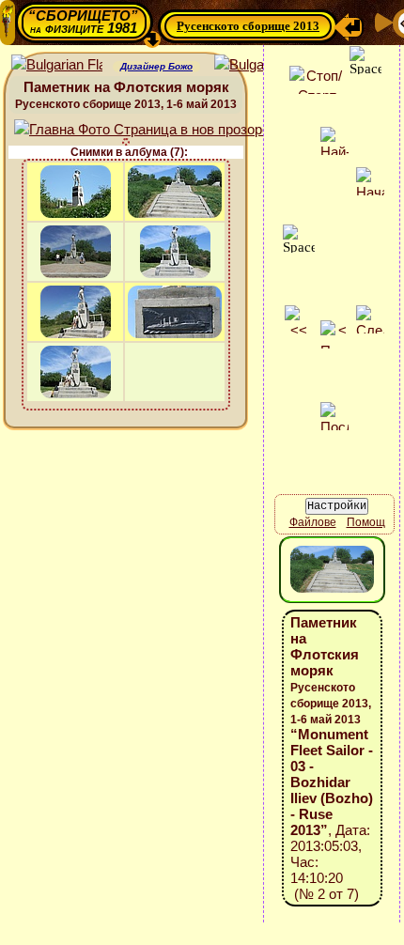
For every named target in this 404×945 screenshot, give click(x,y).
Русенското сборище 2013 (248, 26)
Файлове (312, 522)
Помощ (366, 522)
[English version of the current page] (56, 65)
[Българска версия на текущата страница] (259, 65)
